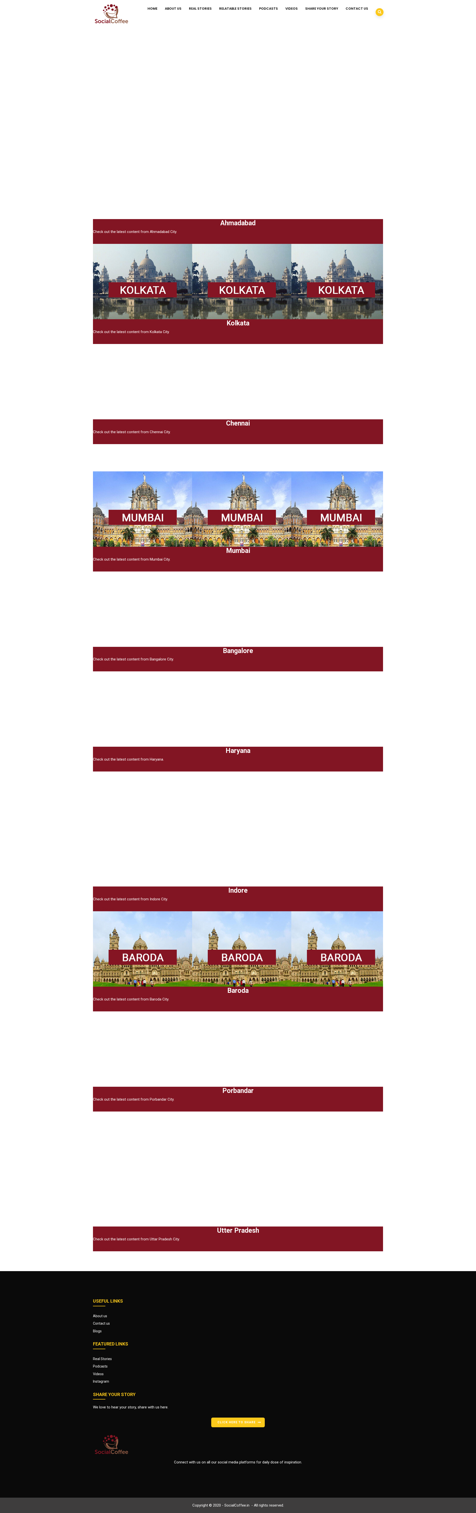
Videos (291, 8)
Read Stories (103, 241)
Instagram (101, 1381)
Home (152, 8)
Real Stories (200, 8)
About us (173, 8)
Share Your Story (321, 8)
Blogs (97, 1331)
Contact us (357, 8)
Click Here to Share (236, 1422)
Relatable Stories (235, 8)
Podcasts (268, 8)
